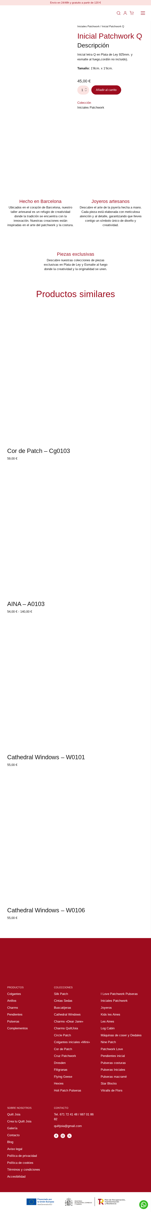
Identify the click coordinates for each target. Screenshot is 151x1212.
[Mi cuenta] (125, 13)
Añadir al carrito (106, 89)
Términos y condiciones (23, 1169)
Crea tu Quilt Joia (19, 1121)
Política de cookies (20, 1163)
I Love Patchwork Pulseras (119, 994)
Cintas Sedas (63, 1000)
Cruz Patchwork (65, 1056)
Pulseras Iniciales (113, 1069)
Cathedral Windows (67, 1014)
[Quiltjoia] (20, 13)
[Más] (87, 88)
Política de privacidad (22, 1156)
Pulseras (13, 1021)
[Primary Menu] (142, 13)
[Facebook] (56, 1135)
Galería (12, 1128)
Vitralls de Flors (111, 1090)
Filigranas (60, 1069)
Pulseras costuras (113, 1063)
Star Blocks (109, 1083)
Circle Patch (62, 1035)
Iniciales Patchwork (88, 26)
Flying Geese (63, 1076)
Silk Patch (61, 994)
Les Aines (107, 1021)
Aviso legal (14, 1149)
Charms (12, 1007)
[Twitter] (69, 1135)
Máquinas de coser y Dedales (121, 1035)
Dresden (60, 1063)
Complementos (17, 1028)
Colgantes (14, 994)
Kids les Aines (110, 1014)
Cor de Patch (63, 1049)
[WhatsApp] (143, 1204)
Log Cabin (108, 1028)
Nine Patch (108, 1042)
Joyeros (106, 1007)
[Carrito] (132, 13)
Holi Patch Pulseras (67, 1090)
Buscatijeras (62, 1007)
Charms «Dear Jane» (68, 1021)
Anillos (11, 1000)
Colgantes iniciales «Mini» (72, 1042)
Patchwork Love (112, 1049)
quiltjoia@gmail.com (68, 1126)
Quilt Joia (13, 1114)
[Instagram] (62, 1135)
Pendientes (14, 1014)
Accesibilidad (16, 1176)
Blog (10, 1142)
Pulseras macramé (114, 1076)
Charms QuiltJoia (66, 1028)
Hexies (59, 1083)
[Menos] (87, 92)
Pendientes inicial (113, 1056)
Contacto (13, 1135)
